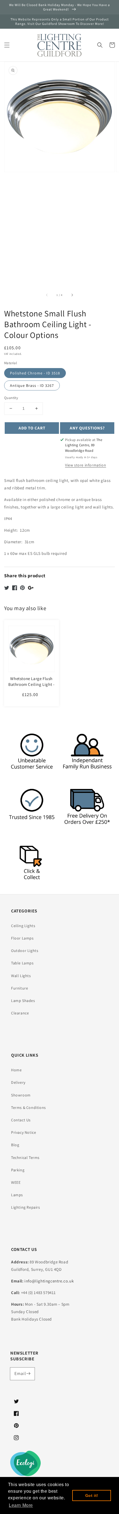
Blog (15, 1144)
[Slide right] (72, 295)
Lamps (17, 1194)
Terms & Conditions (28, 1107)
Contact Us (21, 1119)
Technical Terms (25, 1157)
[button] (7, 45)
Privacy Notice (23, 1132)
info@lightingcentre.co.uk (49, 1281)
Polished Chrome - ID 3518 (35, 373)
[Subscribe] (28, 1374)
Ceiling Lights (23, 925)
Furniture (19, 988)
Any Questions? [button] (87, 428)
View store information (85, 465)
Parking (17, 1169)
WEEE (15, 1182)
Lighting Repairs (25, 1207)
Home (16, 1069)
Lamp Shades (23, 1000)
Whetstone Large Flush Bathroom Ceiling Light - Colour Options (31, 684)
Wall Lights (21, 975)
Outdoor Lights (24, 950)
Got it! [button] (91, 1495)
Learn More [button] (21, 1505)
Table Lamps (22, 963)
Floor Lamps (22, 938)
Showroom (21, 1095)
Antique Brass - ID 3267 (32, 385)
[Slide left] (47, 295)
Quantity (11, 397)
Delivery (18, 1082)
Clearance (20, 1013)
